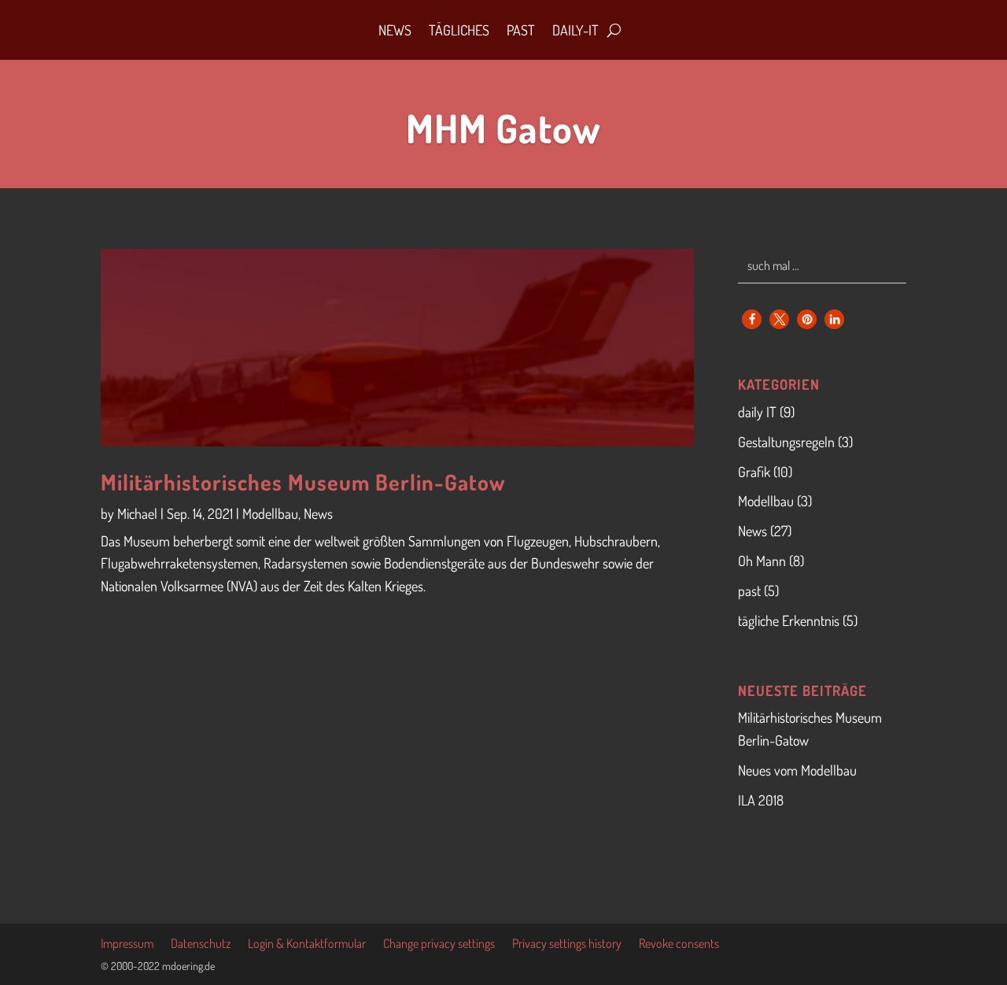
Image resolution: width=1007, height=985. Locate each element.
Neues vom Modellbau (797, 770)
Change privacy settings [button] (439, 944)
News (394, 30)
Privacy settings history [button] (567, 944)
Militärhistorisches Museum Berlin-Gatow (303, 482)
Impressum (127, 944)
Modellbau (270, 513)
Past (521, 30)
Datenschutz (201, 944)
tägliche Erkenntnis (788, 620)
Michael (137, 513)
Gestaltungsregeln (786, 441)
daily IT (757, 411)
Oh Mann (762, 560)
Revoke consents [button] (679, 944)
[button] (752, 319)
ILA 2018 (761, 800)
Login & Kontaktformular (307, 944)
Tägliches (459, 30)
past (749, 590)
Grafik (754, 471)
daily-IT (575, 30)
